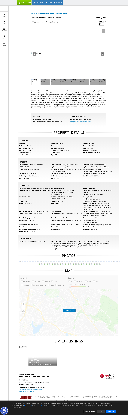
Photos (4, 31)
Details (4, 23)
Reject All (101, 411)
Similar (4, 45)
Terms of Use (38, 405)
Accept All (111, 411)
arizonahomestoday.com (27, 391)
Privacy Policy (28, 405)
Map (4, 38)
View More (73, 123)
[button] (4, 410)
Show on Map (69, 310)
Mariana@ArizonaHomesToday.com (81, 121)
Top (4, 16)
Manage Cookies (90, 411)
